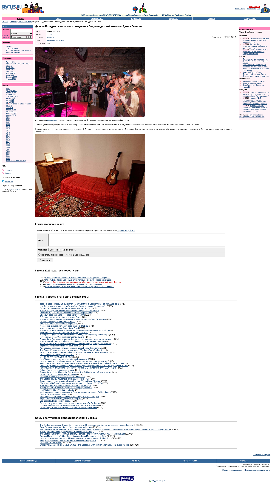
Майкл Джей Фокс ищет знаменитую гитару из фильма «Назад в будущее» (78, 280)
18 (25, 104)
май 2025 (9, 108)
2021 (8, 123)
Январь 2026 (11, 79)
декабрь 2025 (11, 91)
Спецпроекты (250, 18)
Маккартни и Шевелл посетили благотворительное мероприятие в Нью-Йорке (75, 330)
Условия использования (232, 470)
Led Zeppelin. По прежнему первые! (56, 401)
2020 (8, 125)
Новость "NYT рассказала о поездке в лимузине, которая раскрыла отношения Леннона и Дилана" (255, 101)
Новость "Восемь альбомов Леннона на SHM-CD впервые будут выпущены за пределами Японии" (255, 108)
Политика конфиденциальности (257, 470)
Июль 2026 (10, 68)
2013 (8, 138)
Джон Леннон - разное (55, 40)
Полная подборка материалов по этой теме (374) (251, 116)
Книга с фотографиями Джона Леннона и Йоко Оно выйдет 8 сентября (255, 52)
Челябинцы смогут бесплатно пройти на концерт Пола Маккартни (69, 396)
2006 (8, 151)
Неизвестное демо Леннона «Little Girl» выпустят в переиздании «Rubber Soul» (76, 438)
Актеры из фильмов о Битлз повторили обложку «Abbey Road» (68, 440)
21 (28, 104)
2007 (8, 149)
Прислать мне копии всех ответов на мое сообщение (65, 255)
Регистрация (240, 8)
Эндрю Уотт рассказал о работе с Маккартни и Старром (65, 308)
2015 (8, 134)
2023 (8, 119)
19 (9, 66)
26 (9, 106)
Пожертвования (190, 461)
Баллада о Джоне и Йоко (252, 83)
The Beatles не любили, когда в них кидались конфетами (65, 379)
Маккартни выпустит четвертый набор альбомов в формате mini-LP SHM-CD (79, 286)
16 (23, 104)
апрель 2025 (11, 109)
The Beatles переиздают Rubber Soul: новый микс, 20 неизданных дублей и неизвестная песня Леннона (86, 425)
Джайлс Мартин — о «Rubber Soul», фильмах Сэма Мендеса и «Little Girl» (73, 436)
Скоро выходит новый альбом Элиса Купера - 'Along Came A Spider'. (70, 381)
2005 (8, 153)
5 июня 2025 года (25, 22)
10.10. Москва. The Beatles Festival (176, 15)
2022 (8, 121)
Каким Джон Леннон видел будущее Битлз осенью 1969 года (67, 432)
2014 (8, 136)
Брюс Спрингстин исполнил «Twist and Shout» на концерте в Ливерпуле (77, 278)
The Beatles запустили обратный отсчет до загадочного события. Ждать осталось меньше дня (82, 434)
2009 (8, 145)
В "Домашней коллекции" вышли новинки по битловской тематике (69, 405)
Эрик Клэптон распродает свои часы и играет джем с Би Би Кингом (70, 403)
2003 (8, 157)
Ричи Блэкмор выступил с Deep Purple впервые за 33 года (66, 427)
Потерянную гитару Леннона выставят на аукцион (62, 337)
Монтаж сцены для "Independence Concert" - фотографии (65, 385)
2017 (8, 130)
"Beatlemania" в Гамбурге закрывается (57, 355)
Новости (20, 18)
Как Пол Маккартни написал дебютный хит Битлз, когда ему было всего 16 (73, 306)
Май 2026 (9, 71)
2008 (8, 147)
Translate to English (261, 455)
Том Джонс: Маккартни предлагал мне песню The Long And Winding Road (72, 350)
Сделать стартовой (82, 461)
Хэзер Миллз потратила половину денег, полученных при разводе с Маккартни (75, 344)
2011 (7, 142)
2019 (8, 126)
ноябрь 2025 (11, 92)
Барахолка (136, 18)
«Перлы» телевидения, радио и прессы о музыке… (18, 51)
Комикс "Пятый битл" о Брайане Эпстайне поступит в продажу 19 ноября (73, 341)
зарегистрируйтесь (126, 230)
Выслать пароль (253, 8)
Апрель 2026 (11, 73)
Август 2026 (10, 62)
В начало (243, 461)
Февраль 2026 (11, 77)
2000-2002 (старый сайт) (16, 160)
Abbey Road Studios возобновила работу (58, 324)
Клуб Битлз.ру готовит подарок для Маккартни (61, 399)
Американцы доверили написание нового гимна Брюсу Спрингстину (70, 348)
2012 (8, 140)
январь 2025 (11, 115)
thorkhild (50, 34)
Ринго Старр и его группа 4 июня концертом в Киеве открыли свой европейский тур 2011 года (82, 363)
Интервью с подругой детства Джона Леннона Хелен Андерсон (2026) (255, 61)
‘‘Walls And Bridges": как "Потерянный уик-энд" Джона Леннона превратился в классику (256, 74)
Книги (58, 18)
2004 (8, 155)
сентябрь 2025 (11, 96)
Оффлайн (173, 18)
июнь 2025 (10, 102)
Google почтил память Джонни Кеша (56, 357)
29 (11, 106)
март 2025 (10, 111)
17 (7, 66)
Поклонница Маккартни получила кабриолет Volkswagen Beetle (68, 407)
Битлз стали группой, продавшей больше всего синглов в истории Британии (74, 352)
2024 (8, 117)
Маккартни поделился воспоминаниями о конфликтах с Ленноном (69, 310)
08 (19, 64)
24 (7, 106)
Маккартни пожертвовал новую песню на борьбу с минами (66, 388)
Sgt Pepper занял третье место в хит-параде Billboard (64, 332)
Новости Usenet (12, 48)
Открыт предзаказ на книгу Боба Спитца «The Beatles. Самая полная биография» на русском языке (85, 445)
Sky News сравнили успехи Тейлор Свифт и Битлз (62, 315)
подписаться (16, 189)
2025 (8, 89)
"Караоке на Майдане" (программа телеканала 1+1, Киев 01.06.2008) (71, 383)
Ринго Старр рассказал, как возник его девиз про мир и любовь (73, 284)
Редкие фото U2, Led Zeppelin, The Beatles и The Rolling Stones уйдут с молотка (75, 372)
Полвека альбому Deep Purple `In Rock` (57, 321)
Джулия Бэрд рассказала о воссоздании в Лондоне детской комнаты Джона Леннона (83, 282)
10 (23, 64)
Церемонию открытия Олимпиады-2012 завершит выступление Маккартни (74, 361)
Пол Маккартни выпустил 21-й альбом (57, 390)
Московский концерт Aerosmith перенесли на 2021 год (64, 326)
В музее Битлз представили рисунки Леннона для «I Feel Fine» (255, 46)
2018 (8, 128)
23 (11, 66)
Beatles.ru (50, 37)
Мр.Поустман (97, 18)
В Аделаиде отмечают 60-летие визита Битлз (60, 317)
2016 (8, 132)
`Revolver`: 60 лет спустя (51, 443)
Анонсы (9, 46)
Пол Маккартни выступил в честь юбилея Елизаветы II (64, 359)
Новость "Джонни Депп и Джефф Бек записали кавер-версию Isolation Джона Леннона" (256, 94)
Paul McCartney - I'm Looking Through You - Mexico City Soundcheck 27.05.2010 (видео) (78, 368)
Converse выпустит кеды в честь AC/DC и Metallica (62, 377)
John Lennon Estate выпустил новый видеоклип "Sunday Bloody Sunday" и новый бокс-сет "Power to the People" (256, 67)
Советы (5, 35)
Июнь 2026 (10, 69)
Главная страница (28, 461)
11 (16, 104)
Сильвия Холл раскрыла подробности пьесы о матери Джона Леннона (256, 40)
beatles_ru (9, 181)
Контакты (136, 461)
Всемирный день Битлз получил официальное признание (66, 313)
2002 (8, 159)
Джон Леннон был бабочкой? (254, 81)
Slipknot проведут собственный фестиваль (59, 346)
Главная (5, 22)
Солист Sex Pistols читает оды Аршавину (58, 374)
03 (9, 64)
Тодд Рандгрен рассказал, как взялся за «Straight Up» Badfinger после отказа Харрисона (79, 304)
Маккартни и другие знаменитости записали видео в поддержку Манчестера (74, 335)
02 (7, 64)
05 (11, 64)
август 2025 (10, 98)
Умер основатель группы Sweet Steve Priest (59, 328)
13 (28, 64)
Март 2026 (10, 75)
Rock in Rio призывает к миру (53, 394)
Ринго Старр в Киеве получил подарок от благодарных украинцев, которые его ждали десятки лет (84, 366)
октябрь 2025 (11, 94)
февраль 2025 (11, 113)
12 (26, 64)
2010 (8, 143)
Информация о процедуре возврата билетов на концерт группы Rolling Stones (75, 392)
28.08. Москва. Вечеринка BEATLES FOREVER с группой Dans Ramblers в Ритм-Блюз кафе (120, 15)
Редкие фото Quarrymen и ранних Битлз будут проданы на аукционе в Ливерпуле (76, 339)
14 (30, 64)
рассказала (52, 120)
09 (21, 64)
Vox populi (6, 37)
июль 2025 (10, 100)
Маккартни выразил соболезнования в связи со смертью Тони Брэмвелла (73, 319)
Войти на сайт (254, 7)
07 (16, 64)
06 (14, 64)
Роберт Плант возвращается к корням (57, 370)
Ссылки (211, 18)
